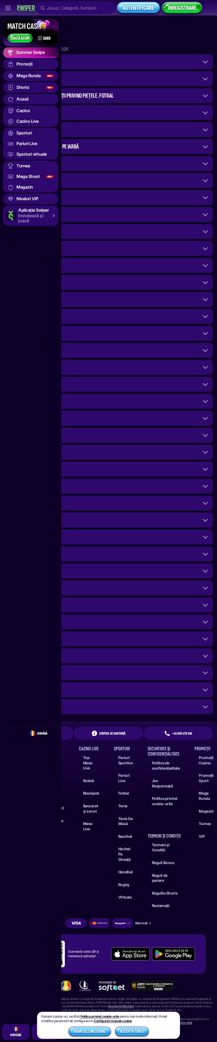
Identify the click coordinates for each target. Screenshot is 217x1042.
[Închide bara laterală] (8, 8)
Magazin (206, 811)
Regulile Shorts (165, 893)
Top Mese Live (87, 762)
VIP (202, 836)
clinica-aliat (185, 1022)
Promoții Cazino (206, 760)
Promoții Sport (206, 778)
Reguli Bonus (163, 862)
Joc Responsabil (162, 783)
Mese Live (87, 826)
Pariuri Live (124, 778)
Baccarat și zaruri (90, 808)
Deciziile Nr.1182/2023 (121, 1006)
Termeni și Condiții (161, 847)
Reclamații (161, 905)
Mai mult (141, 923)
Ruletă (88, 780)
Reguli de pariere (160, 878)
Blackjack (91, 793)
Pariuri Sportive (125, 760)
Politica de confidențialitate (166, 765)
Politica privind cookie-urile (164, 801)
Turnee (205, 823)
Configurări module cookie (113, 1021)
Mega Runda (204, 796)
